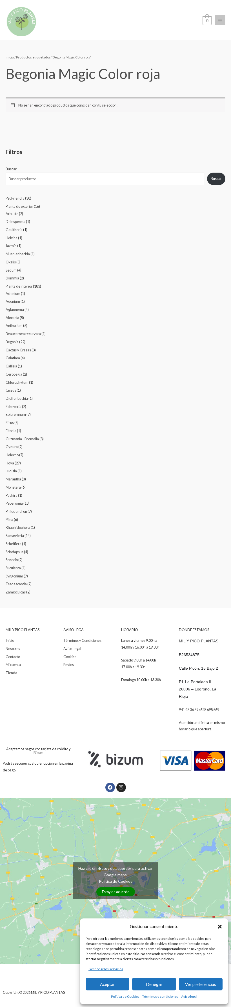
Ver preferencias (200, 984)
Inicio (10, 57)
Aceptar (107, 984)
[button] (220, 926)
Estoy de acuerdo (115, 891)
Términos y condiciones (160, 996)
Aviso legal (189, 996)
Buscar (11, 169)
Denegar (154, 984)
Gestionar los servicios (105, 969)
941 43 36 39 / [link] (189, 709)
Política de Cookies (125, 996)
